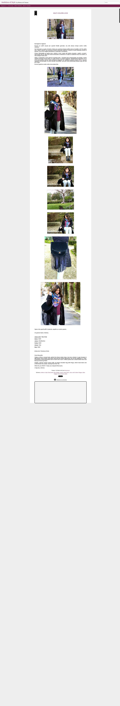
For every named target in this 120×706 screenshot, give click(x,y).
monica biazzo (61, 374)
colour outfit (72, 372)
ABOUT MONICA (18, 5)
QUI (80, 60)
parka (66, 374)
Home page (10, 5)
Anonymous (67, 370)
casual (61, 372)
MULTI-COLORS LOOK (60, 13)
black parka (50, 372)
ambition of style (44, 372)
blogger (57, 372)
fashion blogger (78, 372)
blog (55, 372)
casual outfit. (66, 372)
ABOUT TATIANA (26, 5)
